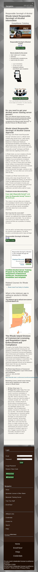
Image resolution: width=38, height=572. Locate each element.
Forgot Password (11, 466)
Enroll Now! (9, 504)
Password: (9, 459)
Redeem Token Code (12, 469)
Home (7, 489)
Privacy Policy (25, 568)
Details (22, 264)
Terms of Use (15, 568)
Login (21, 462)
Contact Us (9, 521)
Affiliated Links (10, 514)
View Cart (11, 473)
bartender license (19, 561)
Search (8, 525)
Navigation (19, 3)
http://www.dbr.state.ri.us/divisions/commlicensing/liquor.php (22, 377)
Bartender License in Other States (16, 493)
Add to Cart (21, 48)
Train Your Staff (10, 501)
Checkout (10, 477)
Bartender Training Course (13, 497)
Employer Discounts (18, 259)
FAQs (7, 529)
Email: (7, 456)
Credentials (9, 517)
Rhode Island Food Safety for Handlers (18, 287)
